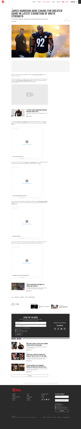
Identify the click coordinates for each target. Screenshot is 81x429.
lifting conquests (14, 81)
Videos (28, 395)
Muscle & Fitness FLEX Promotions (21, 331)
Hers (67, 2)
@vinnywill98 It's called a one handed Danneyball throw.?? (20, 275)
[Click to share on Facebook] (64, 20)
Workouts (34, 1)
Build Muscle (17, 297)
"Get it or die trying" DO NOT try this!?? (18, 156)
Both (56, 404)
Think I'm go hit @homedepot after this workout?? (19, 195)
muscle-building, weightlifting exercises (24, 80)
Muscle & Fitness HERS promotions (22, 330)
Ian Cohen (14, 21)
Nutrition (39, 1)
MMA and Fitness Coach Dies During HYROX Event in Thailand (37, 344)
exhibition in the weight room (22, 121)
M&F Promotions (19, 329)
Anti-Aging (58, 1)
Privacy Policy (54, 417)
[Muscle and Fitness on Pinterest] (64, 329)
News (12, 8)
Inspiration (22, 297)
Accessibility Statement (66, 417)
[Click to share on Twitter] (66, 20)
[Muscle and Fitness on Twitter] (58, 329)
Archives (42, 395)
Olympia (73, 2)
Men (59, 404)
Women (62, 404)
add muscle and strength (38, 74)
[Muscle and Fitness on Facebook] (55, 329)
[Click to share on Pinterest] (69, 20)
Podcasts (28, 398)
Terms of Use (49, 417)
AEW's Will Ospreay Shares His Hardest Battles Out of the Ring (36, 355)
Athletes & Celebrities (46, 1)
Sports (26, 297)
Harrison (26, 162)
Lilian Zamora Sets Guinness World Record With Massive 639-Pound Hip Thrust (36, 366)
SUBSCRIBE (19, 334)
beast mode (33, 162)
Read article (29, 116)
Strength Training (31, 297)
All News (30, 375)
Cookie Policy (59, 417)
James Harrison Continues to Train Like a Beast (35, 285)
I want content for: (58, 403)
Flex (63, 2)
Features (53, 1)
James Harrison (22, 158)
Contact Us (44, 417)
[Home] (3, 3)
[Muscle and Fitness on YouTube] (61, 329)
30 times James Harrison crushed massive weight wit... (36, 110)
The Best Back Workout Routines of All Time (63, 307)
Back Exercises (61, 305)
